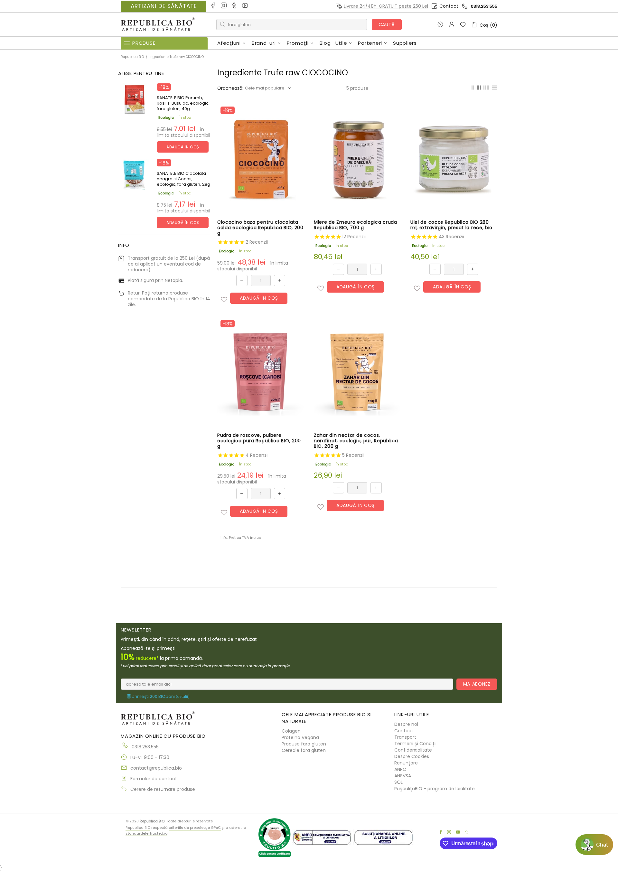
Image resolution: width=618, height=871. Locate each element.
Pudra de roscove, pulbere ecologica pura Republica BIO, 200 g (259, 441)
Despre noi (406, 724)
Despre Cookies (411, 756)
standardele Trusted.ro (146, 833)
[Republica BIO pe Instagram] (224, 6)
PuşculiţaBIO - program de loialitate (434, 788)
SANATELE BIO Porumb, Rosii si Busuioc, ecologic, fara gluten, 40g (183, 103)
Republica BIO (158, 24)
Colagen (291, 731)
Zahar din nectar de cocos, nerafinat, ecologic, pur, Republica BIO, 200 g (356, 441)
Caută (387, 24)
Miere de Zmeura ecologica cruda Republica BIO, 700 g (355, 225)
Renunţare (406, 763)
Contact (448, 6)
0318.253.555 (484, 6)
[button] (224, 299)
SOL (398, 782)
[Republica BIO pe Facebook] (213, 6)
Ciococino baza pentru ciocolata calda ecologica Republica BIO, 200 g (260, 228)
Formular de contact (153, 779)
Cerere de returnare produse (162, 789)
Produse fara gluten (304, 744)
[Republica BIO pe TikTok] (235, 6)
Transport (405, 737)
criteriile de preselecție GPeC (195, 827)
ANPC (400, 769)
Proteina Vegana (300, 737)
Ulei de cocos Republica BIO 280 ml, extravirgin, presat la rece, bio (451, 225)
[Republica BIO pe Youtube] (245, 6)
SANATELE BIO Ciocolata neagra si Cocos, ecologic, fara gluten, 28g (183, 179)
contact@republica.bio (156, 768)
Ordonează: (230, 88)
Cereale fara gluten (304, 750)
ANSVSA (402, 776)
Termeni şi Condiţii (415, 743)
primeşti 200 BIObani (160, 696)
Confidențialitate (413, 750)
